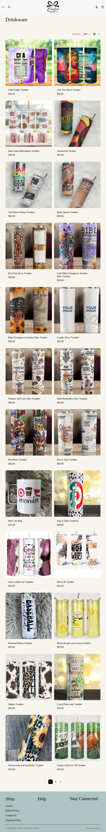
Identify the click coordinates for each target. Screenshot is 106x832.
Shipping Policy (13, 820)
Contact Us (11, 815)
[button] (86, 34)
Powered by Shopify (31, 828)
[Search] (9, 7)
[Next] (60, 781)
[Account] (97, 7)
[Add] (47, 142)
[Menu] (3, 7)
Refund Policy (12, 810)
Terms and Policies (93, 828)
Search (9, 806)
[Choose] (47, 81)
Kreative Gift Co (17, 828)
